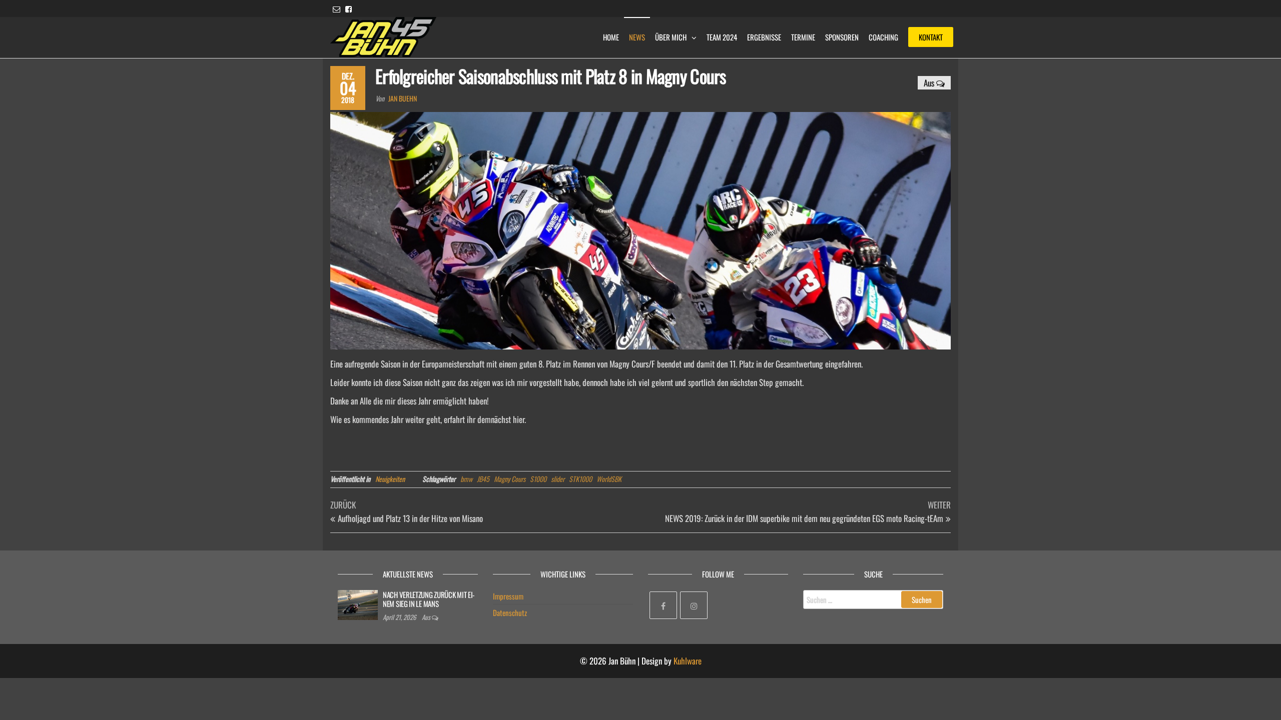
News (637, 37)
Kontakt (931, 37)
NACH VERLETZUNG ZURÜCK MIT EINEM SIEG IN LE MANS (429, 599)
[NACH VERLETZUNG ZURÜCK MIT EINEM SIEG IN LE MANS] (358, 604)
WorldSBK (608, 479)
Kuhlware (688, 660)
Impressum (508, 596)
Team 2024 (722, 37)
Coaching (883, 37)
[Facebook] (663, 605)
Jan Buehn (402, 98)
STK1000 (580, 479)
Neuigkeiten (390, 479)
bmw (466, 479)
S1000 (538, 479)
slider (557, 479)
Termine (803, 37)
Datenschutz (510, 612)
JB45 (483, 479)
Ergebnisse (764, 37)
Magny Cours (509, 479)
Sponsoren (842, 37)
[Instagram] (694, 605)
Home (611, 37)
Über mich (671, 37)
